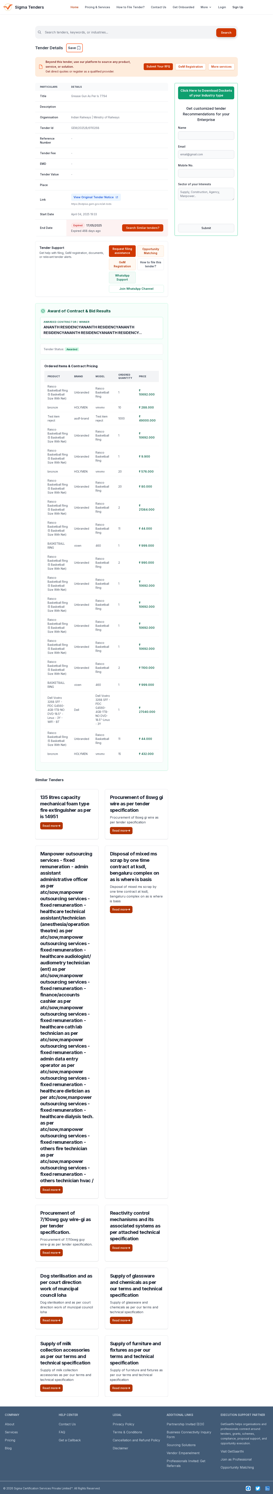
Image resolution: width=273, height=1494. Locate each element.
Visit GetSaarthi (232, 1451)
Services (11, 1432)
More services (221, 66)
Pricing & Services (97, 7)
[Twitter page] (257, 1488)
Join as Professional (236, 1459)
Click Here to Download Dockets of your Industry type (206, 93)
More (204, 7)
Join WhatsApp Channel (136, 288)
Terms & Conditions (127, 1432)
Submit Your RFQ (158, 66)
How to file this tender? (150, 264)
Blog (8, 1448)
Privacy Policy (123, 1424)
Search (226, 32)
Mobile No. (185, 165)
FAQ (62, 1432)
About (9, 1424)
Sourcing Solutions (181, 1445)
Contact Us (158, 7)
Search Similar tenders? (142, 227)
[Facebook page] (248, 1488)
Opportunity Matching (150, 251)
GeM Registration (190, 66)
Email (181, 146)
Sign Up (237, 7)
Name (182, 127)
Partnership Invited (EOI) (185, 1424)
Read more (50, 825)
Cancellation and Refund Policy (136, 1440)
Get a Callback (70, 1440)
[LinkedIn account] (267, 1488)
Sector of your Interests (194, 184)
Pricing (10, 1440)
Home (75, 7)
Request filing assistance (122, 251)
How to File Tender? (130, 7)
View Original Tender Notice (94, 197)
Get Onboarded (183, 7)
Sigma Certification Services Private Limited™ (43, 1488)
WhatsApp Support (122, 277)
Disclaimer (120, 1448)
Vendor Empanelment (183, 1453)
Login (222, 7)
